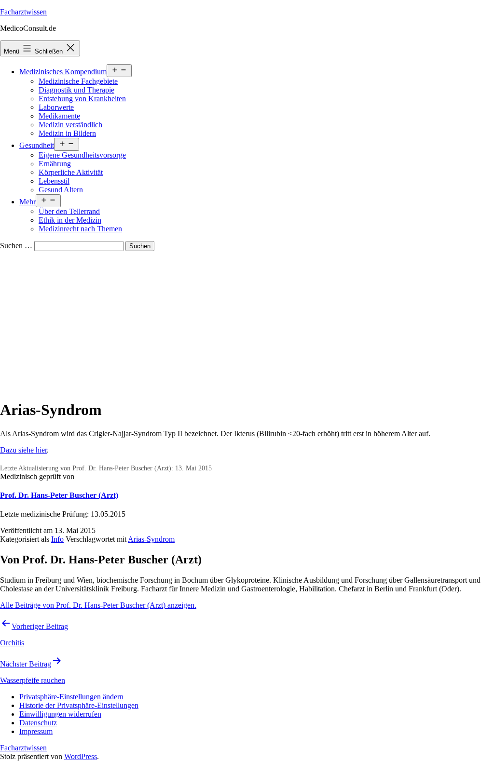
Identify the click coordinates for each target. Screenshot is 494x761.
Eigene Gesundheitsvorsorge (82, 155)
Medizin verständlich (70, 124)
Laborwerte (56, 107)
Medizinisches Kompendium (63, 71)
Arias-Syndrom (151, 539)
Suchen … (16, 245)
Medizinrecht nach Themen (80, 229)
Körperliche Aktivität (71, 172)
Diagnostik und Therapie (76, 90)
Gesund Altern (61, 190)
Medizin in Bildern (67, 133)
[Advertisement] (247, 323)
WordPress (80, 756)
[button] (71, 697)
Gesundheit (36, 145)
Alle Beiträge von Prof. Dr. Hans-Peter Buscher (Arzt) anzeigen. (98, 605)
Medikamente (59, 116)
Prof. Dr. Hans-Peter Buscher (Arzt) (59, 495)
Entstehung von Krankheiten (82, 98)
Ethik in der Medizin (70, 220)
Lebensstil (54, 181)
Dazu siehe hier (23, 450)
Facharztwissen (23, 12)
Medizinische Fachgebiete (78, 81)
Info (57, 539)
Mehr (27, 202)
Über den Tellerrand (69, 211)
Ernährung (55, 164)
